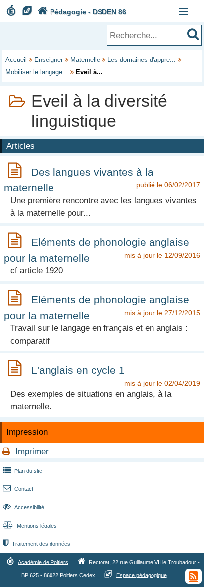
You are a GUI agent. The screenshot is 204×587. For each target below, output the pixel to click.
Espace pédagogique (141, 575)
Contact (18, 489)
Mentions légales (30, 525)
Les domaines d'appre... (141, 59)
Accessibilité (23, 507)
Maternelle (85, 59)
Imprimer (32, 451)
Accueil (16, 59)
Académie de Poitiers (43, 562)
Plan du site (22, 471)
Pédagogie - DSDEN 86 (82, 12)
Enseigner (48, 59)
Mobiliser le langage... (36, 72)
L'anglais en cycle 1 (78, 370)
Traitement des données (36, 544)
